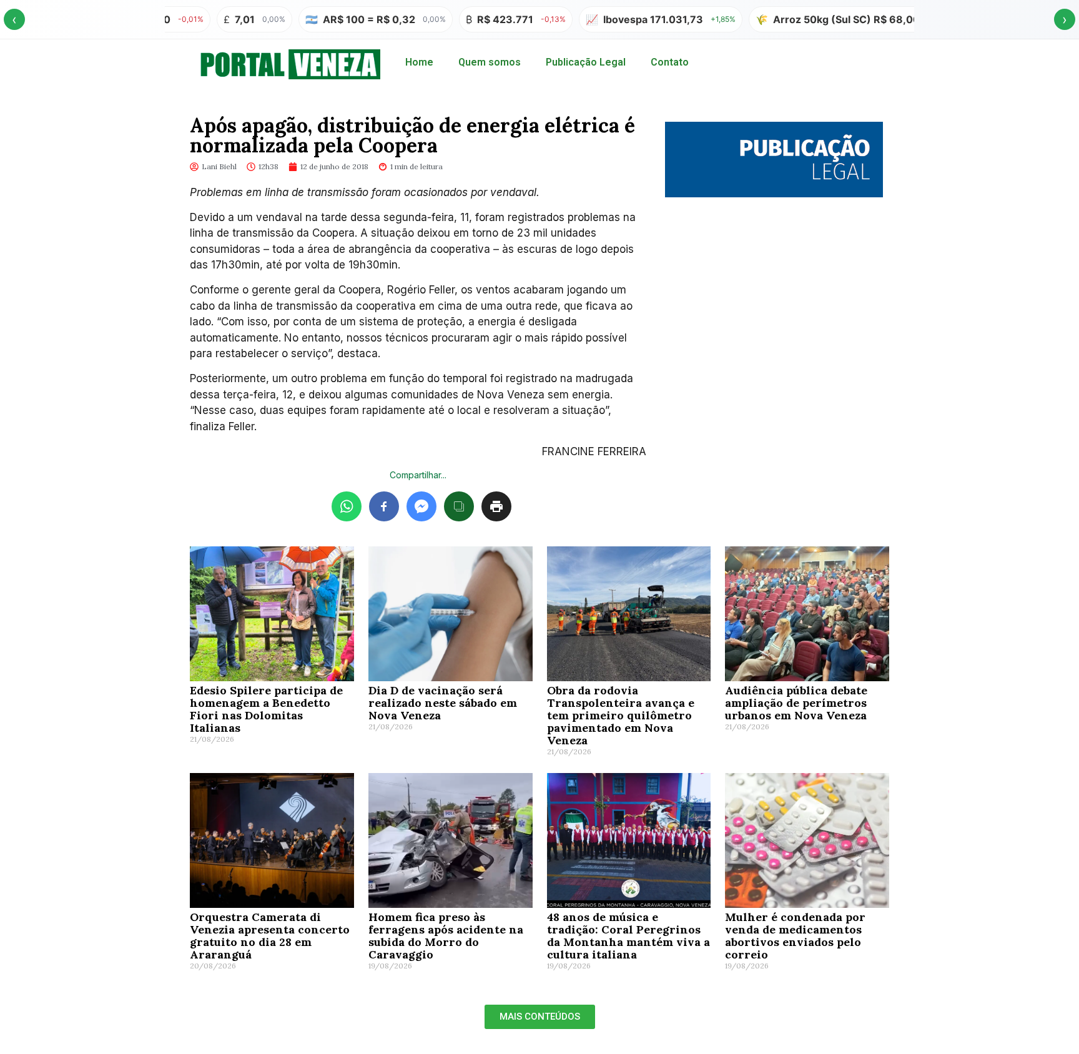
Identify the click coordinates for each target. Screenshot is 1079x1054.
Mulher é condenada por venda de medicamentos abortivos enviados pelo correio (795, 936)
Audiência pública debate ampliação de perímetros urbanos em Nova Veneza (796, 702)
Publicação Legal (586, 62)
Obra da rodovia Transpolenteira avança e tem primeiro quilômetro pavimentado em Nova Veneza (620, 715)
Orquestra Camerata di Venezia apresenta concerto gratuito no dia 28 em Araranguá (270, 936)
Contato (670, 62)
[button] (540, 1017)
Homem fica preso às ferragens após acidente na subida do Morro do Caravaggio (445, 936)
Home (419, 62)
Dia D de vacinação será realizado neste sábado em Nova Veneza (442, 702)
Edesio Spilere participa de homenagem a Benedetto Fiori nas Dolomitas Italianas (266, 709)
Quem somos (489, 62)
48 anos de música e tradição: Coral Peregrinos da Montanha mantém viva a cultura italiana (628, 936)
